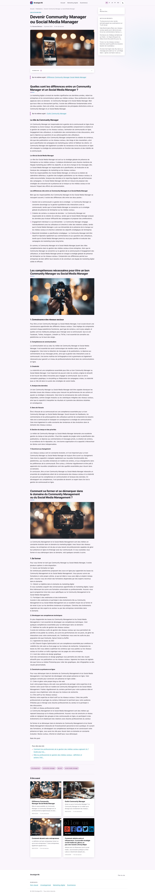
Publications (39, 9)
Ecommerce (83, 3)
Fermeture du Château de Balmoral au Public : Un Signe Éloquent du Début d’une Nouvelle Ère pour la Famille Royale (111, 37)
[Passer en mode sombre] (123, 3)
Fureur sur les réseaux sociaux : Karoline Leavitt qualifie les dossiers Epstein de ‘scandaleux (111, 44)
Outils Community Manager (56, 113)
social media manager (71, 768)
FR (106, 2)
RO (118, 2)
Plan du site (121, 875)
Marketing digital (72, 3)
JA (112, 2)
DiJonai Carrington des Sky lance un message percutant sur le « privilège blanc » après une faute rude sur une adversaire (111, 51)
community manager (49, 768)
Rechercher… (104, 11)
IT (109, 2)
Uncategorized (35, 12)
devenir (60, 768)
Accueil (63, 3)
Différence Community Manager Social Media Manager (66, 77)
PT (115, 2)
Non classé (34, 885)
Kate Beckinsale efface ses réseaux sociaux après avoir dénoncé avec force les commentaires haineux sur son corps (111, 30)
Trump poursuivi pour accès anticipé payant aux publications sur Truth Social (111, 23)
